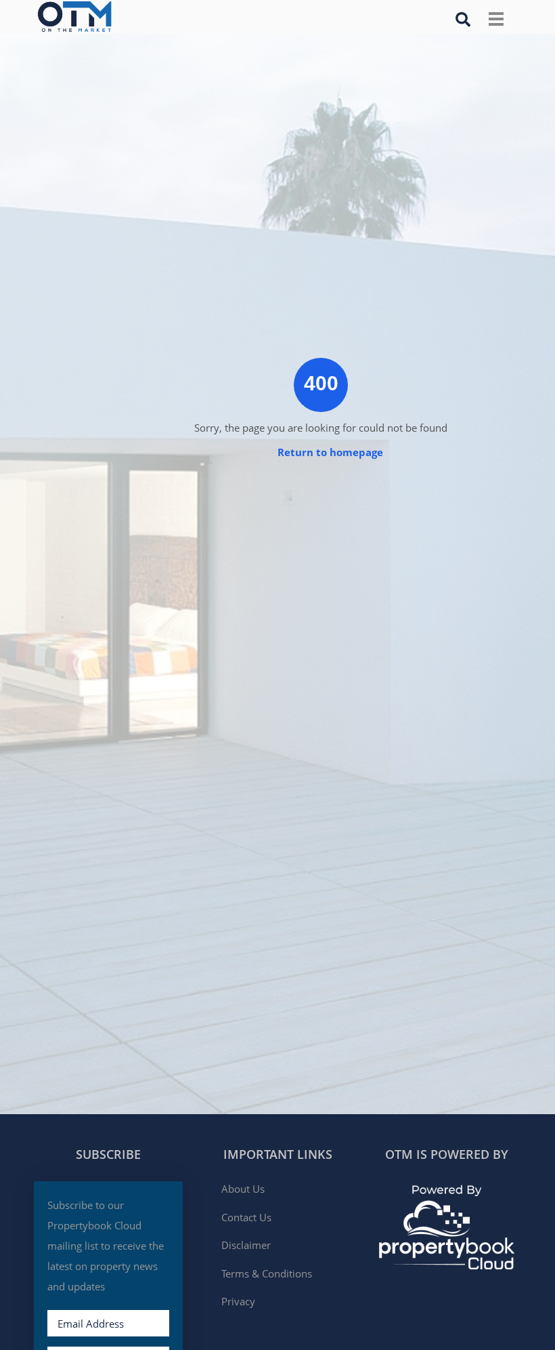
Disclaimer (246, 1245)
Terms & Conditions (266, 1273)
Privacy (238, 1301)
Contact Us (246, 1217)
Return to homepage (330, 452)
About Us (243, 1188)
